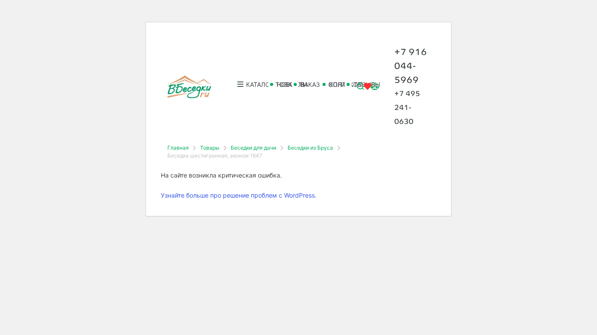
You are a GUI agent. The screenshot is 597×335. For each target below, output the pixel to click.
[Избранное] (368, 88)
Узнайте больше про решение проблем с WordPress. (238, 195)
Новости (277, 84)
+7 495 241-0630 (407, 107)
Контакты (330, 84)
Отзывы (353, 84)
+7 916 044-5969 (410, 66)
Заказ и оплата (303, 84)
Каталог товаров (250, 84)
